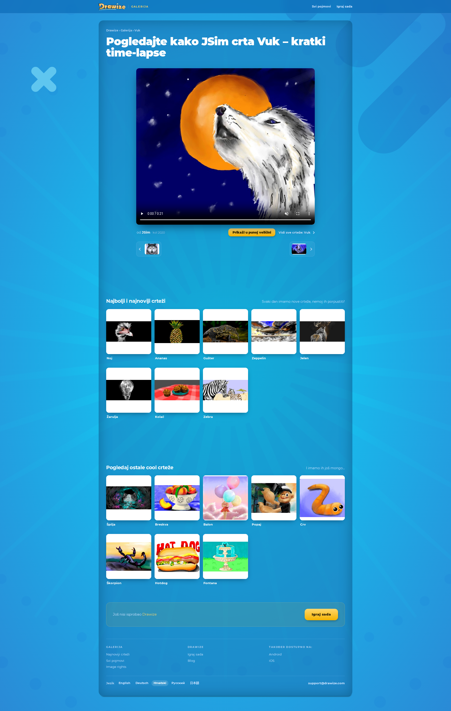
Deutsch (142, 683)
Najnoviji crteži (118, 654)
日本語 (194, 683)
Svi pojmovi (321, 6)
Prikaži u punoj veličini (252, 232)
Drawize (112, 30)
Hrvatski (160, 683)
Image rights (116, 667)
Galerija (126, 30)
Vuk (137, 30)
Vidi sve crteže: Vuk (295, 232)
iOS (271, 660)
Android (275, 654)
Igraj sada (344, 6)
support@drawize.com (326, 683)
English (124, 683)
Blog (191, 660)
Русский (178, 683)
